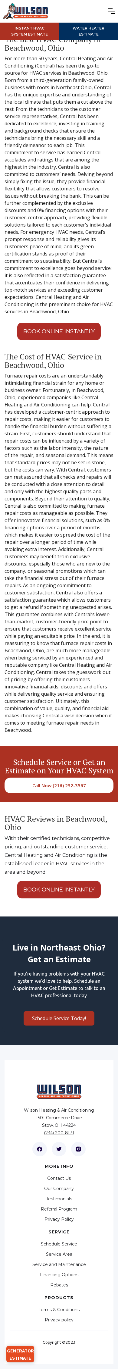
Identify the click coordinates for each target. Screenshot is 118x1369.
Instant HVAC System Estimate (29, 31)
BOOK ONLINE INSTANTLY (59, 331)
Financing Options (59, 1274)
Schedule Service (59, 1244)
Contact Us (59, 1178)
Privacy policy (59, 1319)
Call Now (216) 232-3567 (59, 785)
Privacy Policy (59, 1219)
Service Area (59, 1254)
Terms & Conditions (59, 1309)
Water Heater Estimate (88, 31)
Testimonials (59, 1198)
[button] (113, 11)
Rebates (59, 1285)
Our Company (59, 1188)
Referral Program (59, 1209)
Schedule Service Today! (59, 1018)
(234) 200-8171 (59, 1133)
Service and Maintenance (59, 1264)
